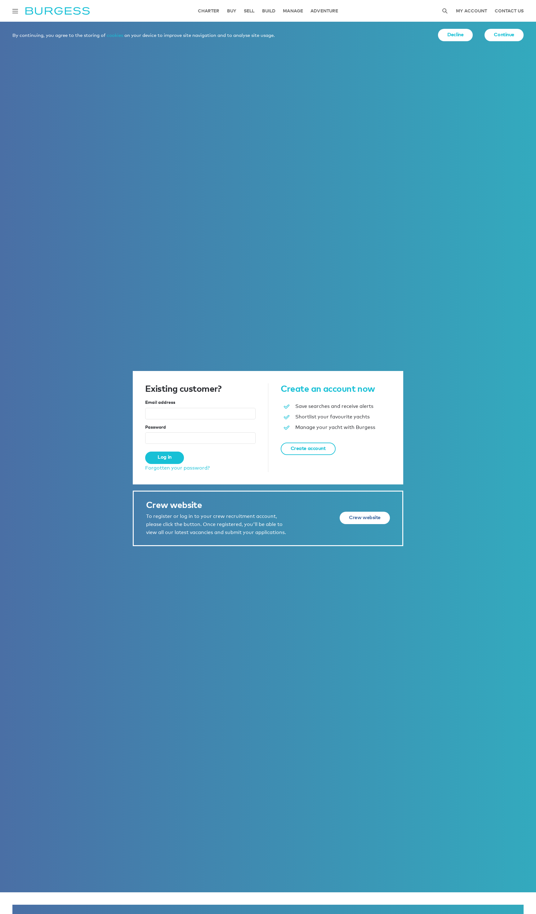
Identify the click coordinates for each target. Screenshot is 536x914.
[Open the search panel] (445, 11)
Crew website (365, 517)
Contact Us (509, 11)
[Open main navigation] (15, 11)
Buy (231, 11)
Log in (164, 457)
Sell (249, 11)
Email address (160, 402)
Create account (308, 448)
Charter (209, 11)
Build (269, 11)
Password (155, 427)
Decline (455, 34)
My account (471, 11)
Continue (504, 34)
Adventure (324, 11)
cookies (115, 35)
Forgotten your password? (177, 468)
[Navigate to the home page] (57, 11)
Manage (293, 11)
